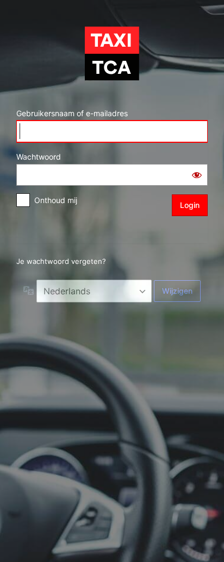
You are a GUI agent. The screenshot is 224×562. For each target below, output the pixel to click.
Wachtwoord (38, 156)
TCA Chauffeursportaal (112, 53)
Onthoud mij (55, 200)
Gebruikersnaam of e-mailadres (72, 113)
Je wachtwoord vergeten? (61, 261)
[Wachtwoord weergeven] (197, 175)
